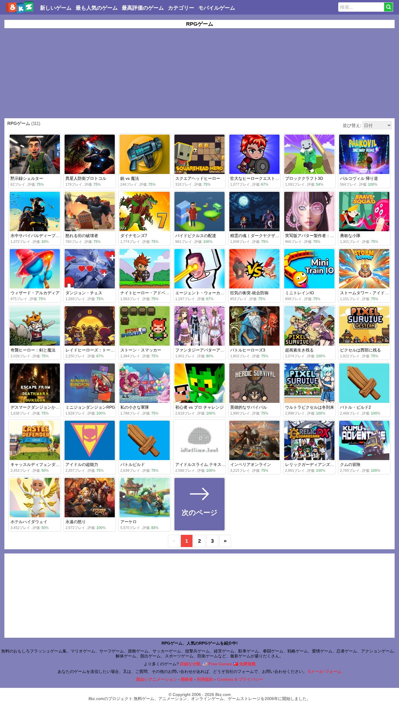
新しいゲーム (56, 8)
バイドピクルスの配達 (195, 235)
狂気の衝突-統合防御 (249, 292)
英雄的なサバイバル (248, 407)
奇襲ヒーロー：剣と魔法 (33, 350)
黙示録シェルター (27, 178)
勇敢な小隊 (350, 235)
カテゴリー (181, 8)
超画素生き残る (299, 350)
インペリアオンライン (250, 464)
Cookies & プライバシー (240, 679)
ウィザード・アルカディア (35, 292)
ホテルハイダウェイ (29, 521)
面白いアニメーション (156, 679)
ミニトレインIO (299, 292)
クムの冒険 (350, 464)
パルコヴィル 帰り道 (359, 178)
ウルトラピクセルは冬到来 (309, 407)
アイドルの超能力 (81, 464)
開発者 (187, 679)
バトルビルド (132, 464)
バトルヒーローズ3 (247, 350)
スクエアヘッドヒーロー (197, 178)
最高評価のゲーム (143, 8)
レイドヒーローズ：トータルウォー (98, 350)
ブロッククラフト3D (304, 178)
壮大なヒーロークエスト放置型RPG (263, 178)
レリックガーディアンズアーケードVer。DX (325, 464)
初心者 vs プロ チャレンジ (199, 407)
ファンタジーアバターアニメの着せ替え (212, 350)
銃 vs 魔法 (129, 178)
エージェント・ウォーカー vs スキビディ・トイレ (221, 292)
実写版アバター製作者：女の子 (313, 235)
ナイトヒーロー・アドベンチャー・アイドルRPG (165, 292)
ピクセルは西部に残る (360, 350)
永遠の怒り (75, 521)
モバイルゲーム (216, 8)
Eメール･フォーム (324, 671)
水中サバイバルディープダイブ (39, 235)
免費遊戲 (247, 664)
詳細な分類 (190, 664)
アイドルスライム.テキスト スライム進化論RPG (219, 464)
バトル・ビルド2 (355, 407)
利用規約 (205, 679)
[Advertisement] (199, 73)
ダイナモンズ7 (133, 235)
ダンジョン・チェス (83, 292)
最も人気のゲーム (97, 8)
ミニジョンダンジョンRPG (90, 407)
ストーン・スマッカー (140, 350)
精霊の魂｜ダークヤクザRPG (257, 235)
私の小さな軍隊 (134, 407)
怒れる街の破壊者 (81, 235)
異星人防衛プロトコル (85, 178)
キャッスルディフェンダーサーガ (41, 464)
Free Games (219, 664)
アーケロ (128, 521)
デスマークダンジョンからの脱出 (41, 407)
